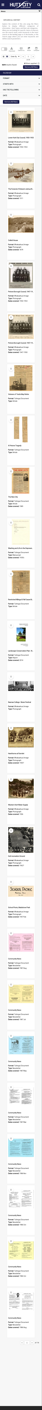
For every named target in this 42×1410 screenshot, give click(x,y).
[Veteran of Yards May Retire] (21, 378)
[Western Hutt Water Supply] (21, 789)
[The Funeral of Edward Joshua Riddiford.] (21, 173)
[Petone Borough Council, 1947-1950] (21, 275)
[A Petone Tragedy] (21, 429)
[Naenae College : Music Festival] (21, 686)
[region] (21, 88)
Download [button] (12, 49)
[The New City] (21, 481)
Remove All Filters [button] (31, 67)
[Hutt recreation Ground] (21, 840)
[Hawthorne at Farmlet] (21, 737)
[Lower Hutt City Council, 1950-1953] (21, 121)
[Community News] (21, 943)
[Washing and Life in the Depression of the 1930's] (21, 532)
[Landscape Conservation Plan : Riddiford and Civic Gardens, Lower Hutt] (21, 635)
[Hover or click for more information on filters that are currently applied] (38, 63)
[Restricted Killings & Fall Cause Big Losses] (21, 583)
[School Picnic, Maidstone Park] (21, 891)
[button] (21, 49)
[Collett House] (21, 224)
